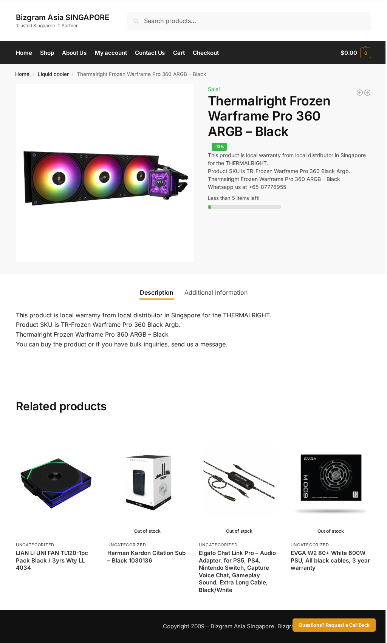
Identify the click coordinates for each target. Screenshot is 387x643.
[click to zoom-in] (105, 173)
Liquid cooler (53, 74)
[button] (356, 53)
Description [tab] (156, 292)
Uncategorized (35, 544)
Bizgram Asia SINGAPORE (62, 17)
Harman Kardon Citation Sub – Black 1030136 (146, 556)
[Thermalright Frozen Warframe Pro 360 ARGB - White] (367, 92)
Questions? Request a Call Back (334, 625)
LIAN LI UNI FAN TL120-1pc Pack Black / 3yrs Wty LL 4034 (52, 560)
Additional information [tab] (216, 292)
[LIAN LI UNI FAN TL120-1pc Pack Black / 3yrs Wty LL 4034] (56, 481)
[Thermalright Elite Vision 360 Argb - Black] (360, 92)
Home (22, 74)
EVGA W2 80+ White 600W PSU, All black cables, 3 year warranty (330, 560)
